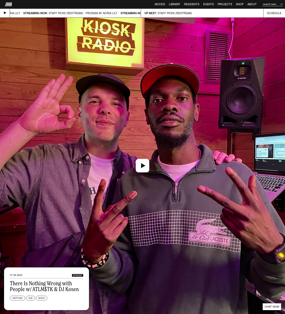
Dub (30, 298)
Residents (191, 4)
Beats (41, 298)
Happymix (17, 298)
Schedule (274, 13)
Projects (225, 4)
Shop (240, 4)
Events (208, 4)
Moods (160, 4)
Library (174, 4)
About (252, 4)
